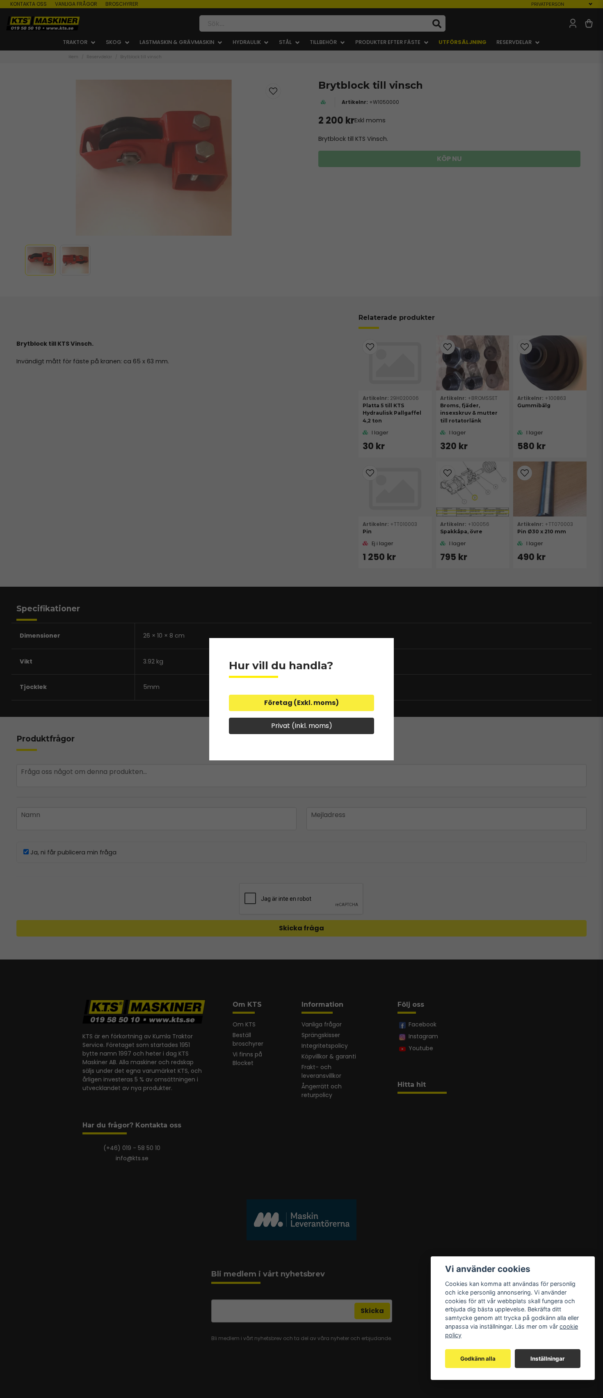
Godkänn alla (478, 1358)
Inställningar (547, 1358)
